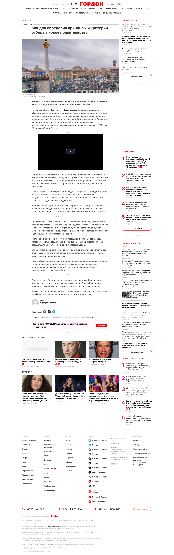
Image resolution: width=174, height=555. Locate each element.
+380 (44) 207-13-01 (35, 509)
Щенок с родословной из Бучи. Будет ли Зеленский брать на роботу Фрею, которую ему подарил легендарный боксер (139, 404)
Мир (24, 453)
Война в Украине (29, 440)
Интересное (27, 484)
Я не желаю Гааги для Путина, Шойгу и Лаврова (134, 50)
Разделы (47, 436)
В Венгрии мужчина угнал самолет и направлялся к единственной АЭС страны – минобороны (137, 205)
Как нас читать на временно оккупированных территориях (140, 461)
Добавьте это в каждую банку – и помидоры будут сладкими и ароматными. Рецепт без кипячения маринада (139, 391)
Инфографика (27, 479)
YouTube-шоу (49, 486)
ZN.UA (54, 128)
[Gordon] (91, 4)
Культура (25, 462)
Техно (24, 466)
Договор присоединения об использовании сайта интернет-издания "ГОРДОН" (119, 461)
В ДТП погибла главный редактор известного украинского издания (136, 379)
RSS (94, 486)
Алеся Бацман (98, 472)
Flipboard (96, 481)
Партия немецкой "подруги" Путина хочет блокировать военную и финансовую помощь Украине (136, 315)
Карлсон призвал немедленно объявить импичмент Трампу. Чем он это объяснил (136, 305)
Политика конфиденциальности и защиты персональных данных (119, 450)
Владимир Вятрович (72, 317)
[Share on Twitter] (49, 312)
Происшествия (28, 475)
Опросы (138, 8)
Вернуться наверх (140, 509)
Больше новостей (136, 352)
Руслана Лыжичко (57, 317)
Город (68, 436)
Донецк (69, 453)
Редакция (136, 445)
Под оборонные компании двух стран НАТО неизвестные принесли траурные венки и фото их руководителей (137, 283)
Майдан (35, 317)
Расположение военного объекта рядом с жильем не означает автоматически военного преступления (137, 27)
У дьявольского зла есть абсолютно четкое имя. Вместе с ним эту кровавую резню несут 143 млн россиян (136, 39)
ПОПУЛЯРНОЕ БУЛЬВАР (133, 358)
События (32, 20)
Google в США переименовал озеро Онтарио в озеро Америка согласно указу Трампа (136, 263)
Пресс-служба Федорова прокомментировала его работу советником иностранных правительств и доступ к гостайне (138, 191)
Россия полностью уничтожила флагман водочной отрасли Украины (134, 59)
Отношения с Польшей (112, 13)
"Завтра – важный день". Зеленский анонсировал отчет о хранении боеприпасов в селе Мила (136, 324)
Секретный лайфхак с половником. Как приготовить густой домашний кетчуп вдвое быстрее (138, 419)
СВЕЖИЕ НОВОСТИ (131, 243)
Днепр (69, 462)
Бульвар (92, 8)
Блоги (83, 8)
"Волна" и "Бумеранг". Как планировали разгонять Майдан (36, 360)
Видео (129, 8)
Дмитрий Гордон (99, 441)
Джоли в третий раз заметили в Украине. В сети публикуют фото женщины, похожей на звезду (70, 396)
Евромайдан (45, 317)
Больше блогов (136, 76)
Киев (68, 440)
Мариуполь (71, 466)
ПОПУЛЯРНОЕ (128, 152)
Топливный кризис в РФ (62, 13)
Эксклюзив (110, 8)
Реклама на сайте (140, 449)
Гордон (24, 20)
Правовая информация (142, 453)
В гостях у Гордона (69, 8)
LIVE (100, 8)
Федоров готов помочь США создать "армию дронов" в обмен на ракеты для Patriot (135, 295)
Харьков (69, 458)
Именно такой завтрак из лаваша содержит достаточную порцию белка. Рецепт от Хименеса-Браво (138, 367)
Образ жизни (27, 471)
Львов (68, 445)
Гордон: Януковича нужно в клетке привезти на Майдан (68, 360)
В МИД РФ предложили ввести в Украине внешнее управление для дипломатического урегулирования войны (138, 177)
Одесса (69, 449)
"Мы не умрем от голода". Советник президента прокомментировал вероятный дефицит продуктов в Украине (136, 253)
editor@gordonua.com (109, 509)
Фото (122, 8)
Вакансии (137, 440)
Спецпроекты (49, 490)
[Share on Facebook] (44, 312)
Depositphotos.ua (54, 526)
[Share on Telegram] (53, 312)
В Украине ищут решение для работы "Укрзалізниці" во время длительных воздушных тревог (136, 273)
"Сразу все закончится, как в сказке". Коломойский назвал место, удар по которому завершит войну (138, 218)
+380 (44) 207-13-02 (72, 509)
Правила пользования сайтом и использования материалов (119, 441)
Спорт (24, 458)
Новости (30, 8)
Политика (71, 366)
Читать (101, 325)
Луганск (69, 471)
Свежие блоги (129, 20)
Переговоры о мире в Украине (88, 13)
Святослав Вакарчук (88, 317)
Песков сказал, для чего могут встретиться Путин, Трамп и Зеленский (134, 345)
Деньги (25, 449)
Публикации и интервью (47, 8)
